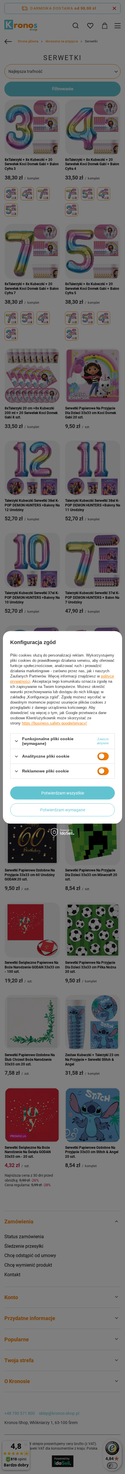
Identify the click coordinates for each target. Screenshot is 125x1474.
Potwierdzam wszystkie (62, 793)
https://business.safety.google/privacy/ (54, 723)
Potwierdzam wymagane (62, 810)
